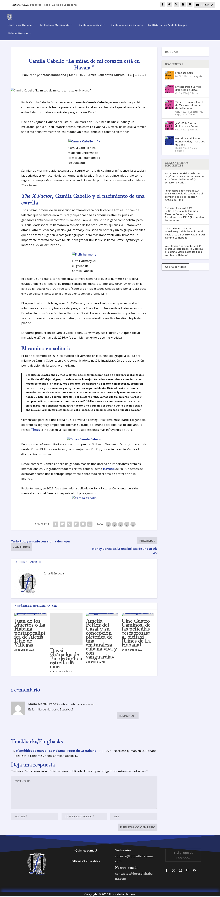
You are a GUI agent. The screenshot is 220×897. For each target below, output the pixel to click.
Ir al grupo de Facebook (183, 855)
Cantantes (105, 75)
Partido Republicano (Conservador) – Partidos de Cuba (190, 141)
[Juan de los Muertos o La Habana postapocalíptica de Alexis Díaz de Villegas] (30, 614)
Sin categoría (195, 76)
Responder (127, 716)
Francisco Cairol (184, 72)
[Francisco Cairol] (169, 75)
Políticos (194, 93)
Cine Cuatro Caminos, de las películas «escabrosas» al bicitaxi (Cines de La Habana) (136, 632)
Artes (92, 75)
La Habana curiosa (90, 25)
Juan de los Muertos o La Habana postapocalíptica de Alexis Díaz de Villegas (30, 632)
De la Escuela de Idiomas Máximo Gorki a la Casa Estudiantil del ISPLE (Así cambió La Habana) (184, 215)
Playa (177, 114)
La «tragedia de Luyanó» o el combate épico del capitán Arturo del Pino (184, 196)
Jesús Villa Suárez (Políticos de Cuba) (186, 124)
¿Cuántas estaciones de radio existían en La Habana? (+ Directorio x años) (184, 179)
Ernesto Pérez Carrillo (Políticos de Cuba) (188, 88)
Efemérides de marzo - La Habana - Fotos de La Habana (55, 751)
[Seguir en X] (173, 870)
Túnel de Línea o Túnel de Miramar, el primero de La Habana (189, 105)
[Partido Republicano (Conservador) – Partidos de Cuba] (169, 140)
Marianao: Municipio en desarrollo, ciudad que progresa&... (66, 4)
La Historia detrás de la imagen (167, 25)
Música (119, 75)
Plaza (184, 114)
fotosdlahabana (54, 75)
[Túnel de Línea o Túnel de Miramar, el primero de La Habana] (169, 104)
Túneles (191, 114)
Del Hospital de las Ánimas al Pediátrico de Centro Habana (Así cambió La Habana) (185, 234)
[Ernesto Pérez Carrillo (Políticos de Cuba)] (169, 89)
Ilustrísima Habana (20, 25)
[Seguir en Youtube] (194, 870)
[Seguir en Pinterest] (187, 870)
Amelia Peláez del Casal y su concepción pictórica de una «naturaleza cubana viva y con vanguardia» (101, 638)
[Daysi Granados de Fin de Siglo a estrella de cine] (66, 629)
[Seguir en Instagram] (180, 870)
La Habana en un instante (127, 25)
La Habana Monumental (55, 25)
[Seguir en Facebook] (166, 870)
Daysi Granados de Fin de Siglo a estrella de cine (66, 658)
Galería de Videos (175, 266)
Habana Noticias (18, 33)
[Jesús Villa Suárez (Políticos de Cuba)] (169, 125)
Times (35, 430)
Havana (109, 469)
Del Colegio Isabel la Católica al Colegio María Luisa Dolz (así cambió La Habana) (184, 252)
